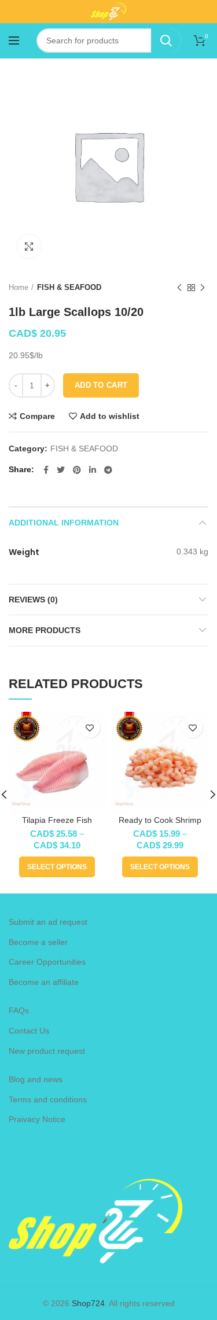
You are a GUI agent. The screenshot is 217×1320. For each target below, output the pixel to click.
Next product (202, 287)
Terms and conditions (48, 1099)
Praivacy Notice (37, 1119)
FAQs (19, 1010)
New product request (47, 1051)
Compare (37, 416)
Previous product (179, 287)
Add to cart (101, 385)
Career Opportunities (47, 961)
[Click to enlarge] (29, 246)
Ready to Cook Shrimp (160, 820)
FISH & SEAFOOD (69, 287)
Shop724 (88, 1303)
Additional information (64, 522)
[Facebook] (46, 469)
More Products (44, 630)
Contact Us (29, 1030)
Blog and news (35, 1079)
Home (18, 287)
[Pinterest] (77, 469)
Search (166, 40)
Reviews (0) (33, 599)
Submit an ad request (48, 921)
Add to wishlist (109, 416)
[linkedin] (92, 469)
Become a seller (38, 942)
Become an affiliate (44, 982)
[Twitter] (61, 469)
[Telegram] (108, 469)
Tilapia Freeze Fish (57, 820)
